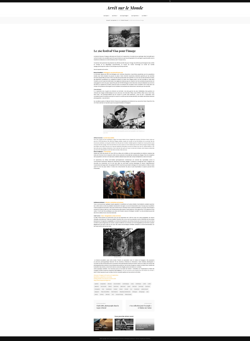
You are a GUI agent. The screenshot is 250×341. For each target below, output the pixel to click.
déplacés (97, 286)
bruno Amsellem (117, 283)
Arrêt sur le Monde (125, 7)
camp (132, 283)
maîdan (115, 289)
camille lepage (126, 283)
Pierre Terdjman (114, 291)
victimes (101, 294)
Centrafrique (138, 283)
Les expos (106, 15)
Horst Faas (147, 286)
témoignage (141, 291)
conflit (149, 283)
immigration (97, 289)
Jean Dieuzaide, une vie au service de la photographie (123, 327)
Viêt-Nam (108, 294)
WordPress (148, 338)
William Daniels (128, 294)
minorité (126, 289)
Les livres (114, 15)
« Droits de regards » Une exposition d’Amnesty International (143, 326)
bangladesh (103, 283)
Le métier (144, 15)
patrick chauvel (145, 289)
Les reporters (134, 15)
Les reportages (124, 15)
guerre (129, 286)
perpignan (97, 291)
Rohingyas (135, 291)
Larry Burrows (108, 289)
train (147, 291)
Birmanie (109, 283)
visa (113, 294)
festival (110, 286)
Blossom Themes (135, 338)
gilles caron (123, 286)
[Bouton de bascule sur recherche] (170, 1)
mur (131, 289)
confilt (144, 283)
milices (120, 289)
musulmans (136, 289)
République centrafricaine (125, 291)
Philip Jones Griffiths (105, 291)
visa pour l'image (119, 294)
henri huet (134, 286)
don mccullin (103, 286)
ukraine (96, 294)
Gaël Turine (116, 286)
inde (103, 289)
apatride (96, 283)
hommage (141, 286)
